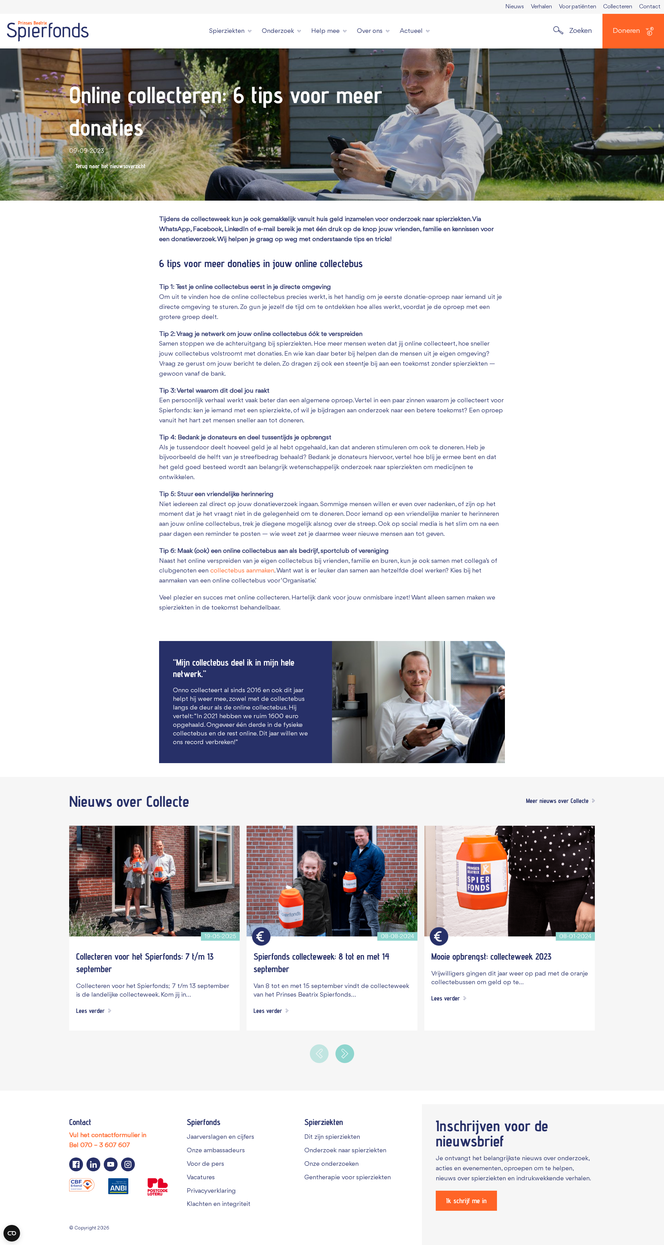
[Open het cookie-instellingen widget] (11, 1233)
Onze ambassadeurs (216, 1150)
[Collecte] (261, 936)
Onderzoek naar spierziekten (345, 1150)
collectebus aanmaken (242, 570)
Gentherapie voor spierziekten (347, 1177)
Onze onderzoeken (331, 1164)
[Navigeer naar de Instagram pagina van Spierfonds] (128, 1164)
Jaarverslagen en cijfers (220, 1137)
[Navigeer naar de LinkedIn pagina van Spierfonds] (93, 1164)
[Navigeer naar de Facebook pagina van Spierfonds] (76, 1164)
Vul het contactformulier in (107, 1135)
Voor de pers (205, 1164)
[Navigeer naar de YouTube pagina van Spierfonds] (111, 1164)
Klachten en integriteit (218, 1204)
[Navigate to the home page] (48, 31)
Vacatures (201, 1177)
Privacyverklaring (211, 1191)
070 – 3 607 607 (105, 1145)
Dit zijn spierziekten (332, 1137)
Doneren (626, 31)
